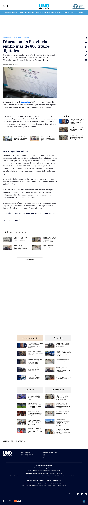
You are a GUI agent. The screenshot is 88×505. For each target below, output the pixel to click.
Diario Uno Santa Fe (26, 456)
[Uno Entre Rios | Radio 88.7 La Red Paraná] (78, 6)
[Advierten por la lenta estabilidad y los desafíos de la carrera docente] (15, 138)
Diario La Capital (25, 452)
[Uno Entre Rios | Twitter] (82, 493)
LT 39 (76, 12)
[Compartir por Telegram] (86, 51)
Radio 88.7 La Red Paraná (49, 452)
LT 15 (81, 12)
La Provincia (22, 12)
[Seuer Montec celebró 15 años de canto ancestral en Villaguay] (72, 129)
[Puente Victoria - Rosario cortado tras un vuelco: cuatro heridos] (30, 369)
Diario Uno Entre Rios (27, 454)
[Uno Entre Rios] (44, 6)
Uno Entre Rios (7, 37)
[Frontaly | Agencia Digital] (16, 501)
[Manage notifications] (84, 501)
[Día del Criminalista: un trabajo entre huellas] (44, 247)
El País (44, 12)
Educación (26, 37)
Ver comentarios (30, 259)
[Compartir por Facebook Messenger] (86, 55)
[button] (4, 6)
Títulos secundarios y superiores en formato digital (33, 213)
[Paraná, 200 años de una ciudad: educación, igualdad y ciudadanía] (15, 239)
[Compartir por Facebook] (86, 38)
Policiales (30, 12)
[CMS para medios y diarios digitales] (7, 501)
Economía (50, 12)
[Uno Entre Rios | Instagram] (86, 493)
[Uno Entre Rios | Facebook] (77, 493)
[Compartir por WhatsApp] (86, 47)
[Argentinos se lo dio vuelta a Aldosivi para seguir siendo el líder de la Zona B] (30, 430)
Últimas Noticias (11, 12)
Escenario (58, 12)
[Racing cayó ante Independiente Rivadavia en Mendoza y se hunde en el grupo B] (30, 405)
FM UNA (44, 458)
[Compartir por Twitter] (86, 42)
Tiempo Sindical (68, 12)
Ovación (38, 12)
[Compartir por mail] (86, 60)
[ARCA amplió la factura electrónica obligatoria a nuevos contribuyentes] (30, 377)
